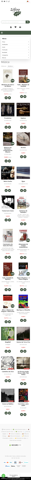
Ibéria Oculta (8, 181)
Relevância (10, 66)
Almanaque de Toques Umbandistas (23, 245)
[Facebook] (2, 1)
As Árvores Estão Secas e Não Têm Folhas (23, 373)
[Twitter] (4, 1)
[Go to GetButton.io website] (3, 478)
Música (5, 62)
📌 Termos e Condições (14, 433)
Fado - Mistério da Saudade (23, 85)
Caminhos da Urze (8, 371)
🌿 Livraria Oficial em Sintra (19, 429)
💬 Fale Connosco (6, 429)
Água (23, 181)
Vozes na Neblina (7, 404)
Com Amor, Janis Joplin (23, 404)
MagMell (8, 342)
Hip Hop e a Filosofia (23, 310)
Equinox (23, 118)
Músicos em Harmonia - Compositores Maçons (7, 150)
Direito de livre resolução (15, 440)
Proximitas (7, 118)
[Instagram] (7, 1)
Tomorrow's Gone (8, 211)
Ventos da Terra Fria (23, 342)
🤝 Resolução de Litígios (21, 438)
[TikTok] (9, 1)
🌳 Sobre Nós (19, 431)
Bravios (23, 147)
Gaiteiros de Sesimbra (23, 211)
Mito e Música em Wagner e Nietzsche (7, 310)
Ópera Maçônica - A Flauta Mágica (23, 278)
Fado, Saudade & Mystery (7, 278)
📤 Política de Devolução (14, 436)
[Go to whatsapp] (3, 476)
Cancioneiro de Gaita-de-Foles (8, 244)
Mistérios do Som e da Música (8, 85)
